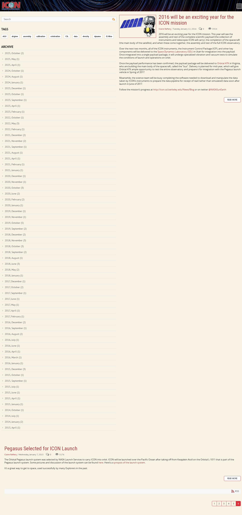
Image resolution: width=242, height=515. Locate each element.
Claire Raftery (165, 28)
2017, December (15, 281)
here (101, 462)
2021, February (14, 164)
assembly (27, 36)
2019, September (16, 228)
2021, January (14, 170)
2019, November (15, 217)
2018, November (15, 240)
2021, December (15, 135)
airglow (15, 36)
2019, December (15, 211)
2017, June (12, 298)
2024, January (14, 82)
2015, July (12, 386)
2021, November (15, 141)
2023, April (12, 105)
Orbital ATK (223, 63)
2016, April (12, 351)
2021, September (16, 146)
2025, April (12, 64)
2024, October (14, 70)
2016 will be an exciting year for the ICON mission (137, 26)
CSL (67, 36)
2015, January (14, 404)
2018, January (14, 275)
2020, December (15, 176)
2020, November (15, 181)
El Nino (109, 36)
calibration (40, 36)
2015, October (14, 375)
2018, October (14, 246)
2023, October (14, 94)
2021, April (12, 158)
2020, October (14, 187)
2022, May (12, 123)
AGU (4, 36)
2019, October (14, 222)
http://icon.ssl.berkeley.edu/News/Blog (173, 89)
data (75, 36)
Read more (232, 100)
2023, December (15, 88)
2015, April (12, 398)
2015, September (16, 380)
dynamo (97, 36)
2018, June (12, 263)
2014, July (12, 415)
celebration (55, 36)
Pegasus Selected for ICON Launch (40, 448)
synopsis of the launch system (129, 462)
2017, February (14, 316)
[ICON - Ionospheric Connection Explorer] (11, 5)
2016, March (13, 357)
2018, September (16, 252)
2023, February (14, 111)
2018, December (15, 234)
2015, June (12, 392)
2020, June (12, 193)
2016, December (15, 322)
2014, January (14, 421)
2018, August (14, 258)
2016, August (14, 334)
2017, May (12, 304)
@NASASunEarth (217, 89)
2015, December (15, 369)
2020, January (14, 205)
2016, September (16, 328)
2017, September (15, 293)
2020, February (14, 199)
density (86, 36)
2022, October (14, 117)
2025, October (14, 53)
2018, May (12, 269)
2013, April (12, 427)
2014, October (14, 410)
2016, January (14, 363)
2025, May (12, 59)
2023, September (16, 100)
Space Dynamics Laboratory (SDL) (175, 51)
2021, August (14, 152)
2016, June (12, 345)
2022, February (14, 129)
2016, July (12, 339)
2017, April (12, 310)
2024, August (14, 76)
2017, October (14, 287)
